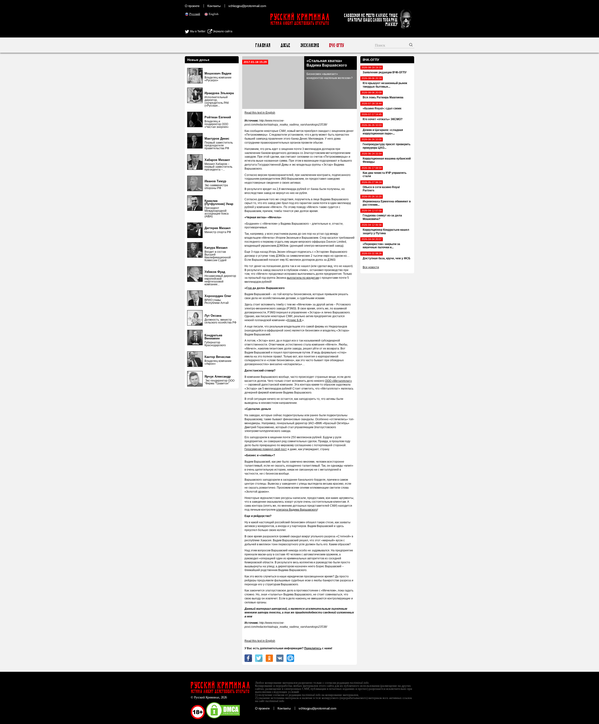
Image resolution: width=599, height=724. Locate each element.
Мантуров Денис (217, 138)
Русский (194, 14)
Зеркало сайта (222, 31)
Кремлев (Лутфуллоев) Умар (219, 202)
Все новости (371, 267)
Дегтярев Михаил (217, 228)
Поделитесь (312, 648)
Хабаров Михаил (217, 160)
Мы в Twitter (197, 31)
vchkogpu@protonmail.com (247, 6)
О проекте (192, 6)
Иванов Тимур (215, 181)
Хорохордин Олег (218, 296)
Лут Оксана (213, 315)
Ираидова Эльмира (219, 93)
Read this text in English (260, 112)
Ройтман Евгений (218, 117)
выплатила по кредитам (303, 277)
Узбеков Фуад (215, 272)
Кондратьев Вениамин (213, 337)
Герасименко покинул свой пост (266, 449)
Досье (285, 45)
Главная (262, 45)
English (214, 14)
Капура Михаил (216, 247)
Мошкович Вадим (218, 73)
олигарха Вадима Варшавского (296, 509)
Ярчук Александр (218, 376)
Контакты (213, 6)
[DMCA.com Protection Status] (223, 718)
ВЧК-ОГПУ (336, 45)
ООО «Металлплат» (338, 380)
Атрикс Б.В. (294, 320)
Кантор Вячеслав (217, 357)
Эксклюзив (309, 45)
